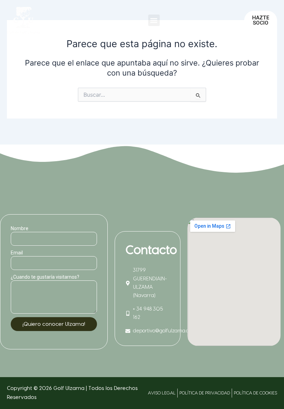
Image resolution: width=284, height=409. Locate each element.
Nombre (19, 228)
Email (17, 252)
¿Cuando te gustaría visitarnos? (45, 277)
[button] (154, 20)
